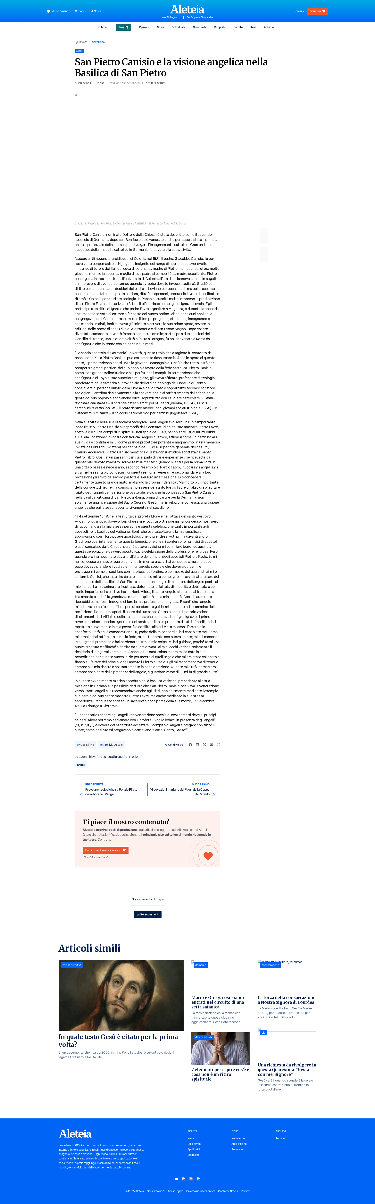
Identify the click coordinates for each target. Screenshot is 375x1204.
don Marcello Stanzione (125, 83)
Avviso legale (175, 1191)
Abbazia (269, 27)
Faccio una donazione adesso (103, 850)
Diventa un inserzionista (200, 1191)
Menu (104, 27)
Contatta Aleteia (228, 1191)
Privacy (245, 1191)
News (160, 27)
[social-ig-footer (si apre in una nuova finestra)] (198, 1179)
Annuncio (237, 1149)
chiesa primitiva (71, 965)
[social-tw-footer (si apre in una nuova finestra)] (191, 1179)
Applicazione (239, 1144)
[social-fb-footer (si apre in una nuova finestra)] (184, 1179)
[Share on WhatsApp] (218, 744)
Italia (253, 27)
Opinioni (144, 27)
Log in (160, 899)
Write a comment (147, 914)
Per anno (281, 1138)
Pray (121, 27)
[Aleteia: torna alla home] (187, 9)
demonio (200, 965)
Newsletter (238, 1138)
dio (263, 1032)
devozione (98, 42)
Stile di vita (178, 27)
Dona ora (315, 11)
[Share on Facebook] (190, 744)
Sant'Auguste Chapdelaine (200, 17)
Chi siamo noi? (155, 1191)
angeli (81, 765)
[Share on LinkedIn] (197, 744)
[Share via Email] (211, 744)
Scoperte (220, 27)
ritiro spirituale (203, 1037)
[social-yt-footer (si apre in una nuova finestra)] (176, 1179)
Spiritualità (199, 27)
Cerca (97, 11)
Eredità (238, 27)
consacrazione (270, 965)
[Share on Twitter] (204, 744)
